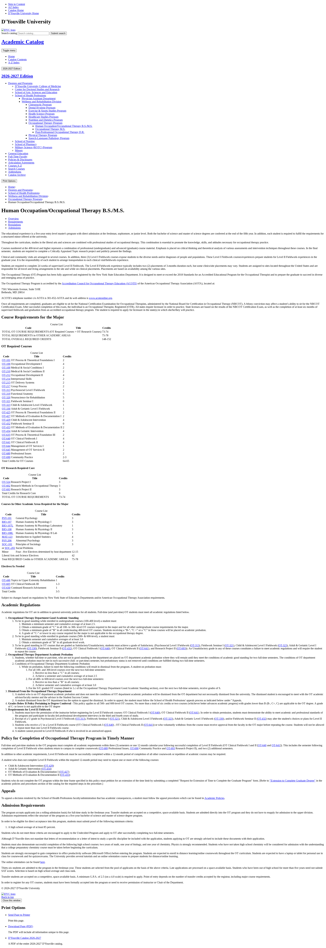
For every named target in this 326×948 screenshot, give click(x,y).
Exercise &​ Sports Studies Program (47, 110)
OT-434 (6, 431)
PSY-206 (7, 540)
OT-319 (6, 393)
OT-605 (6, 584)
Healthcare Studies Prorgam (43, 116)
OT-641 (6, 442)
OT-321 (6, 401)
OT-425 (6, 412)
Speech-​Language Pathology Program (49, 138)
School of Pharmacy (26, 144)
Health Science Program (42, 113)
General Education (18, 153)
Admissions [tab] (14, 227)
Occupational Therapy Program (45, 122)
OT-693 (6, 489)
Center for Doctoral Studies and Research (37, 89)
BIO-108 (7, 529)
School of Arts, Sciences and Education (36, 92)
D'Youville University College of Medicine (38, 86)
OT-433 (6, 427)
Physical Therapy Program (43, 135)
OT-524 (6, 482)
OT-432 (6, 423)
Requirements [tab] (15, 221)
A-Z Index (14, 62)
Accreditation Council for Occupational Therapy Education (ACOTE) (99, 283)
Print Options (9, 181)
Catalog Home (16, 10)
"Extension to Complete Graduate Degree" (292, 780)
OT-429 (6, 419)
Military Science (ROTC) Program (33, 147)
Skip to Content (16, 4)
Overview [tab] (13, 218)
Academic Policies (214, 798)
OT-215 (6, 382)
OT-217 (6, 386)
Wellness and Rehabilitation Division (41, 101)
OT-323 (6, 404)
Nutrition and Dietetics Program (46, 119)
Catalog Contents (17, 59)
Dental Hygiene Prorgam (42, 107)
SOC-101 (7, 544)
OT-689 (6, 453)
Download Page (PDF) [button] (20, 926)
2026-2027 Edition (17, 76)
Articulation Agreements (21, 162)
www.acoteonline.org (100, 298)
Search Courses (16, 168)
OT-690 (6, 457)
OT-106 (6, 363)
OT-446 (6, 580)
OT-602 (6, 485)
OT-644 (6, 446)
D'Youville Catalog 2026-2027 (24, 937)
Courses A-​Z (15, 165)
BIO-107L (7, 525)
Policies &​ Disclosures (20, 159)
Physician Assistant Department (39, 98)
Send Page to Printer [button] (19, 914)
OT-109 (6, 367)
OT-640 (6, 438)
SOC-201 (10, 548)
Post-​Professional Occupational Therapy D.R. (59, 132)
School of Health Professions (30, 95)
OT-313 (6, 390)
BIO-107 (7, 521)
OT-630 (6, 587)
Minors (19, 150)
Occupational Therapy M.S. (50, 129)
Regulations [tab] (14, 224)
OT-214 (6, 378)
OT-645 (6, 449)
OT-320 (6, 397)
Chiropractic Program (40, 104)
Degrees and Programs (20, 83)
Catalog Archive (17, 174)
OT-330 (6, 408)
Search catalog (9, 33)
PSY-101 (7, 518)
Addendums (14, 171)
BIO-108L (7, 533)
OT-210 (6, 371)
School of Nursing (25, 141)
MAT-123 (7, 536)
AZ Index (13, 7)
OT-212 (6, 375)
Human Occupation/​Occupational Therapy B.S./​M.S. (63, 126)
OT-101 (6, 360)
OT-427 (6, 416)
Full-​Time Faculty (17, 156)
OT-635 (6, 434)
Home (11, 56)
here (42, 862)
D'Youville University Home (23, 13)
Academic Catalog (22, 42)
